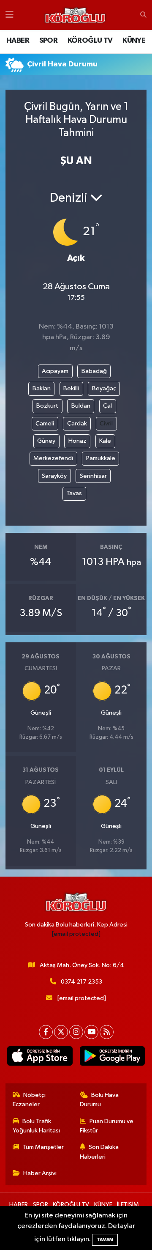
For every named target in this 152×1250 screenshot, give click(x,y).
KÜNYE (133, 40)
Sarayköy (54, 476)
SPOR (48, 40)
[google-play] (112, 1057)
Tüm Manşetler (43, 1147)
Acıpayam (55, 371)
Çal (107, 406)
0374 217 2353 (81, 982)
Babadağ (94, 371)
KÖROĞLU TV (90, 40)
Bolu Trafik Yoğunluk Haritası (36, 1126)
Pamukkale (100, 458)
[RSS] (107, 1032)
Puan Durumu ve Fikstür (107, 1126)
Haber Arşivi (40, 1173)
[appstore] (39, 1057)
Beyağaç (104, 388)
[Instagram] (76, 1032)
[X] (61, 1032)
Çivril (106, 423)
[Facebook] (46, 1032)
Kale (105, 441)
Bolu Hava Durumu (99, 1099)
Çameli (44, 423)
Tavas (74, 493)
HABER (17, 40)
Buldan (80, 406)
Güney (46, 441)
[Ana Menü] (9, 15)
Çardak (77, 423)
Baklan (42, 388)
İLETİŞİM (128, 1204)
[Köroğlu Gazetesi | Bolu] (75, 15)
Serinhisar (93, 476)
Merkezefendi (53, 458)
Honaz (77, 441)
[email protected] (76, 934)
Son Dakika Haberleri (99, 1152)
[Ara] (143, 15)
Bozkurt (47, 406)
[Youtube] (91, 1032)
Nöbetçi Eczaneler (29, 1099)
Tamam (105, 1239)
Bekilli (71, 388)
